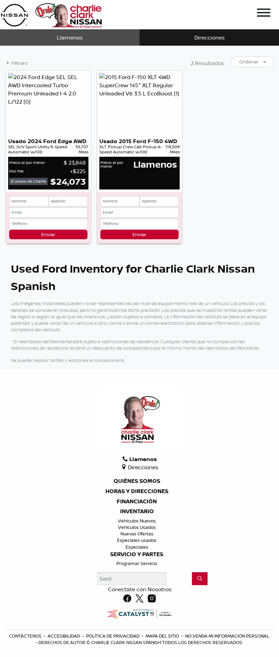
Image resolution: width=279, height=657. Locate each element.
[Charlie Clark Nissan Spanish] (51, 14)
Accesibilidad (64, 636)
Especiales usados (137, 540)
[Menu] (264, 13)
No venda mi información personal (227, 636)
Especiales (137, 547)
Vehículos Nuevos (137, 521)
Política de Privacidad (113, 636)
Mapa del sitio (163, 636)
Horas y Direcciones (136, 491)
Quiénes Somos (137, 481)
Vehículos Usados (137, 527)
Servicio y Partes (136, 554)
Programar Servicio (136, 563)
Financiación (137, 502)
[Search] (200, 578)
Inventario (137, 511)
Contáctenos (26, 636)
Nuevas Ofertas (136, 534)
